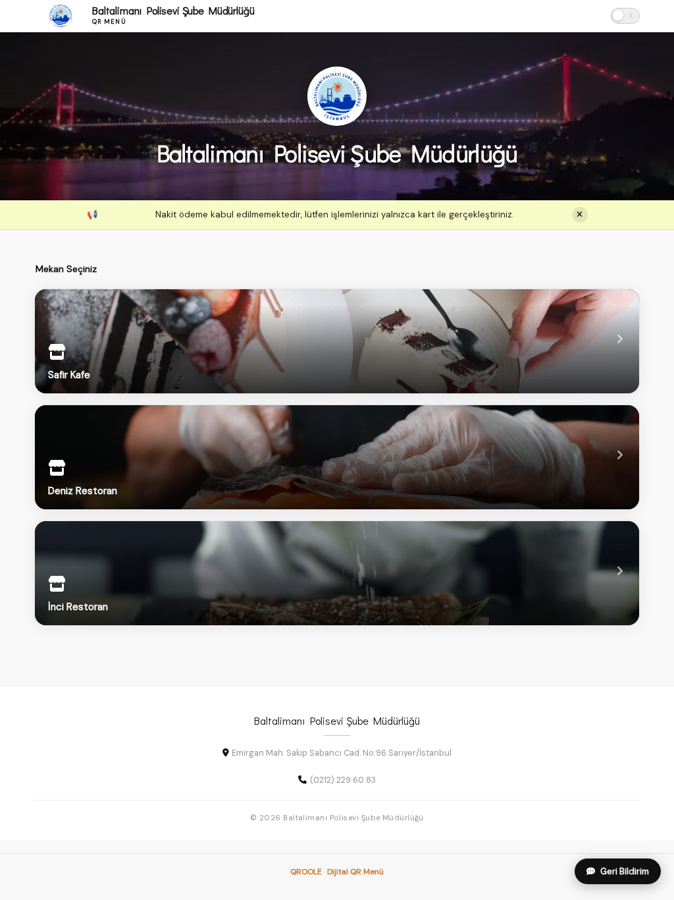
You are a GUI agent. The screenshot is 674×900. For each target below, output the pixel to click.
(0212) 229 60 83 (343, 779)
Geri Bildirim (624, 871)
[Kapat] (580, 215)
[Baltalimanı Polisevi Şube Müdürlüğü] (337, 96)
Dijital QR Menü (355, 871)
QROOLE (306, 871)
